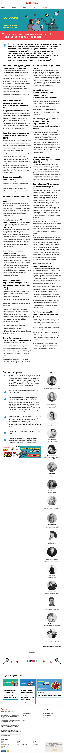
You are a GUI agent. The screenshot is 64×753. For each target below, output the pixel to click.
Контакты (5, 741)
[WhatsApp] (36, 661)
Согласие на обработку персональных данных (9, 726)
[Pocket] (33, 661)
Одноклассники (23, 744)
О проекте (24, 711)
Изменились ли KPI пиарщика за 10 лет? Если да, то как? (24, 432)
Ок (54, 750)
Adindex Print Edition (48, 713)
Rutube (36, 744)
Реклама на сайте (26, 713)
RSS (20, 741)
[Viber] (34, 661)
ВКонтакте (6, 744)
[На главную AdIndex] (32, 3)
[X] (31, 661)
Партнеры (24, 715)
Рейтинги (45, 711)
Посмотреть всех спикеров (52, 646)
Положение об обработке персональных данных (10, 725)
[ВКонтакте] (27, 661)
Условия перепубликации (5, 712)
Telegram (37, 741)
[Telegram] (29, 661)
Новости (24, 720)
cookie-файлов (55, 746)
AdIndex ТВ (45, 7)
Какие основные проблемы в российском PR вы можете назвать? (24, 391)
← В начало (32, 652)
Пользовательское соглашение (6, 724)
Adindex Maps (46, 718)
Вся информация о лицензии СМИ (7, 721)
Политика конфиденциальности (6, 722)
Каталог (24, 718)
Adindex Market (47, 715)
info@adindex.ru (7, 746)
